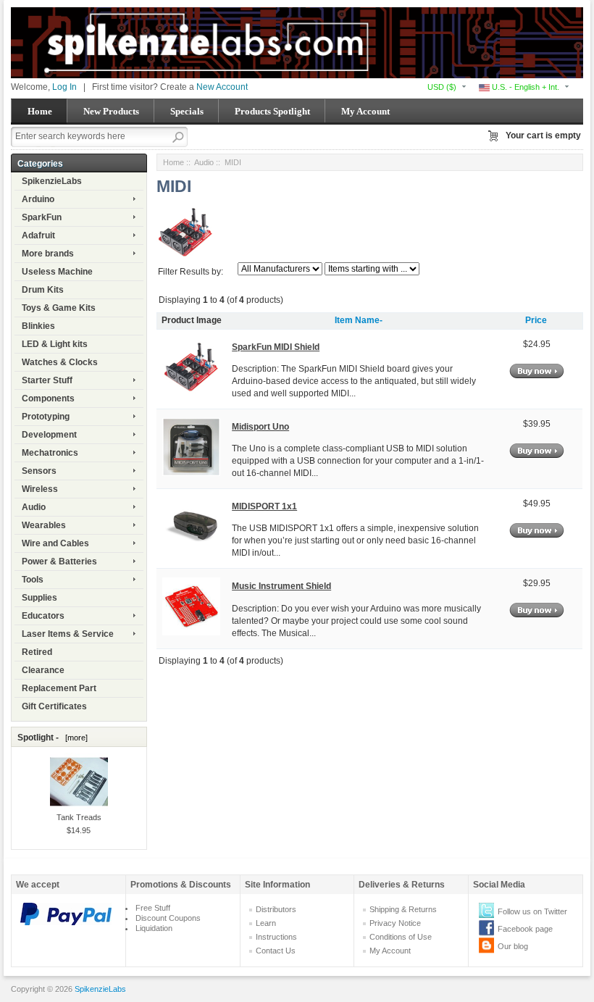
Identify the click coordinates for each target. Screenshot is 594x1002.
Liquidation (153, 928)
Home (40, 111)
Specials (187, 111)
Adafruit (38, 235)
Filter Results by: (190, 272)
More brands (48, 254)
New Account (222, 87)
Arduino (38, 199)
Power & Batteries (59, 561)
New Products (111, 111)
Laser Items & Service (68, 634)
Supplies (39, 598)
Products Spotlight (272, 111)
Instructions (276, 936)
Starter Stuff (47, 380)
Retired (37, 652)
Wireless (40, 489)
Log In (64, 87)
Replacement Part (59, 688)
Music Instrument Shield (281, 586)
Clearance (43, 670)
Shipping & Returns (403, 909)
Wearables (44, 525)
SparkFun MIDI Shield (275, 347)
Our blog (513, 946)
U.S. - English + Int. (524, 87)
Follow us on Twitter (532, 911)
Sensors (39, 471)
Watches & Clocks (60, 362)
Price (536, 320)
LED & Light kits (55, 344)
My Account (365, 111)
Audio (34, 507)
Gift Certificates (54, 706)
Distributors (276, 909)
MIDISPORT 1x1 (264, 506)
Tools (32, 580)
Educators (43, 616)
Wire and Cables (55, 543)
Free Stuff (152, 907)
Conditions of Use (400, 936)
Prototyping (46, 417)
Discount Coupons (168, 918)
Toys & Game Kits (59, 308)
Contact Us (276, 950)
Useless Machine (57, 272)
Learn (266, 923)
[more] (74, 737)
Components (48, 398)
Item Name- (358, 320)
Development (49, 435)
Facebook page (525, 928)
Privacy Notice (395, 923)
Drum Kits (43, 290)
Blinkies (38, 326)
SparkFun (42, 217)
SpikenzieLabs (52, 181)
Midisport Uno (260, 427)
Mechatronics (50, 453)
